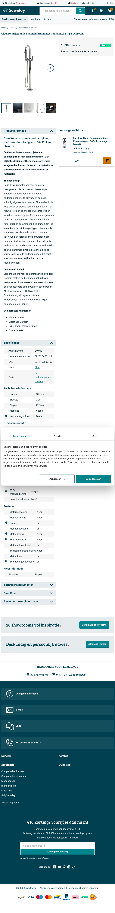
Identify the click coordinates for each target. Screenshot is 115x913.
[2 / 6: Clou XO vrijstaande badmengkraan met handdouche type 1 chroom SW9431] (18, 108)
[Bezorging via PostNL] (93, 897)
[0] (101, 11)
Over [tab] (94, 436)
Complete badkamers (12, 771)
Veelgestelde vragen (27, 694)
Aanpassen (55, 479)
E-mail (19, 710)
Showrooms (80, 19)
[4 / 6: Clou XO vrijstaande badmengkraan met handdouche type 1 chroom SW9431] (40, 108)
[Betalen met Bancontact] (57, 897)
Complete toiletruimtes (13, 776)
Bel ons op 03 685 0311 (28, 742)
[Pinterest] (64, 867)
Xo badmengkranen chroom (43, 377)
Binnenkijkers (8, 786)
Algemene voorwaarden (52, 888)
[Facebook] (54, 867)
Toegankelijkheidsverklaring (83, 888)
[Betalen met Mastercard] (48, 897)
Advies (47, 19)
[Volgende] (50, 68)
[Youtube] (59, 867)
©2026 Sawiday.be (26, 888)
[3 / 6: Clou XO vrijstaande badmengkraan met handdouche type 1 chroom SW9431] (29, 108)
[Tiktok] (73, 867)
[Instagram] (69, 867)
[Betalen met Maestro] (39, 897)
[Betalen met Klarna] (75, 897)
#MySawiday (8, 795)
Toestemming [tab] (20, 436)
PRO (111, 19)
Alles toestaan (93, 479)
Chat (18, 726)
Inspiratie (36, 19)
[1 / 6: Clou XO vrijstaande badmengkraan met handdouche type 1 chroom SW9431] (6, 108)
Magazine (6, 790)
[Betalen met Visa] (30, 897)
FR (106, 2)
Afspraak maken (98, 19)
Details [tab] (57, 436)
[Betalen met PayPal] (66, 897)
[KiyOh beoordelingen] (21, 897)
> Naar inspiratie (10, 802)
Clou (37, 367)
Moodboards (8, 781)
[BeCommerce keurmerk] (84, 897)
